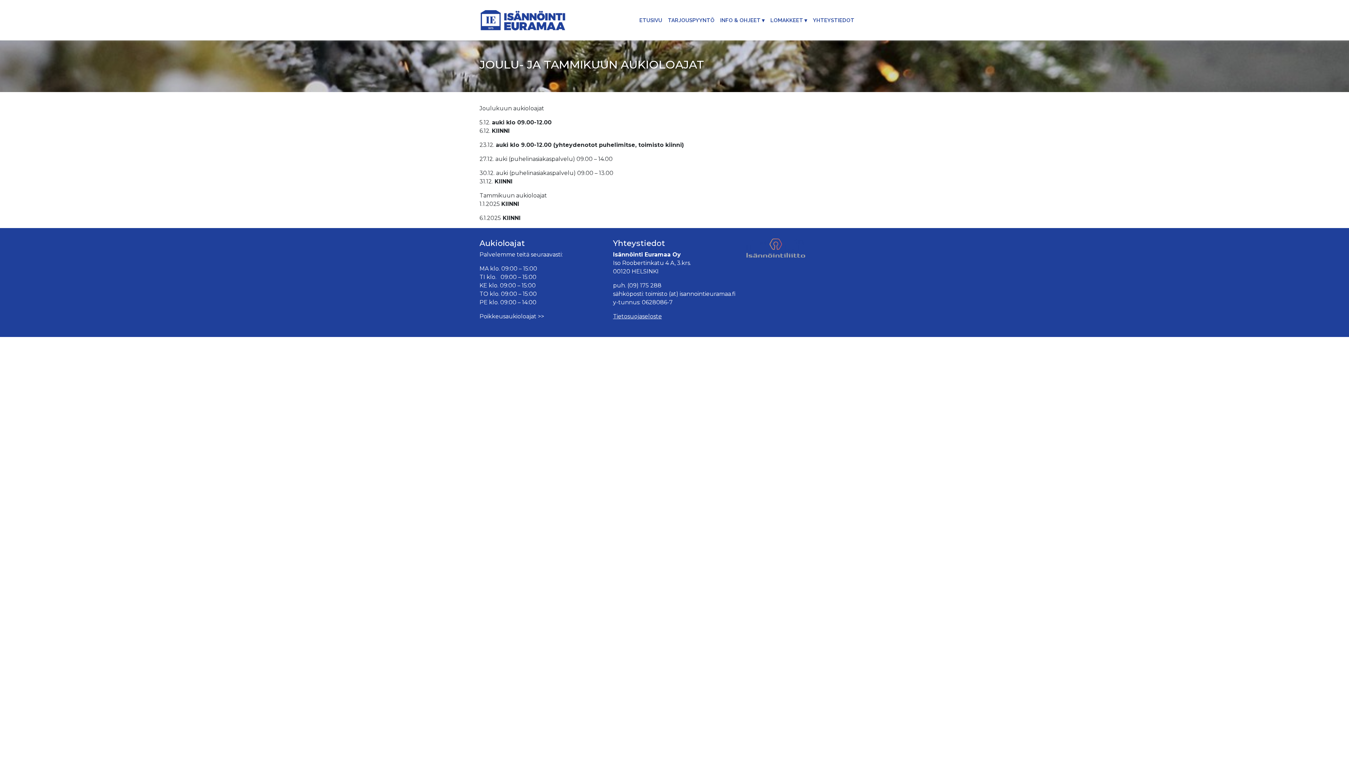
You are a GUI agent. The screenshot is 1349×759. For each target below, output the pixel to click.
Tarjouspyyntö (691, 20)
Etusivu (650, 20)
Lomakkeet (786, 20)
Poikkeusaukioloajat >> (512, 316)
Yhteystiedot (833, 20)
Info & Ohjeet (740, 20)
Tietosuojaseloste (637, 316)
